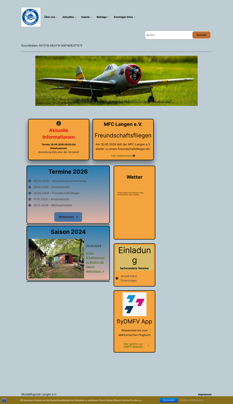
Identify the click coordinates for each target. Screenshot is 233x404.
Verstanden (169, 400)
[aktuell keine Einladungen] (134, 278)
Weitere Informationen (192, 400)
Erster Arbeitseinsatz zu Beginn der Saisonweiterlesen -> (95, 262)
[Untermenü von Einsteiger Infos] (134, 17)
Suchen (201, 35)
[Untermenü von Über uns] (56, 17)
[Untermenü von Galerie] (91, 17)
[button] (68, 216)
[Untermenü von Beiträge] (108, 17)
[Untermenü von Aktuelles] (75, 17)
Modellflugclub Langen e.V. (39, 394)
